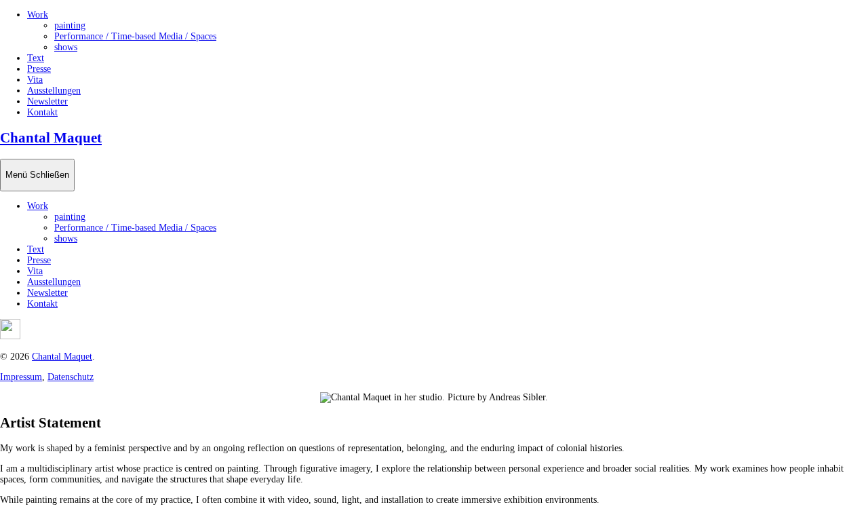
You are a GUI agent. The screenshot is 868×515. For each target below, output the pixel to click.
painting (69, 25)
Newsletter (47, 101)
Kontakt (42, 112)
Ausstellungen (54, 90)
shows (65, 47)
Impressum (21, 377)
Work (37, 14)
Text (35, 58)
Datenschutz (70, 377)
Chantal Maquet (51, 138)
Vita (35, 80)
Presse (39, 69)
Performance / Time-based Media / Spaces (135, 36)
